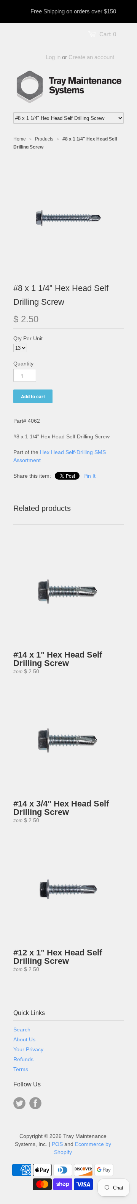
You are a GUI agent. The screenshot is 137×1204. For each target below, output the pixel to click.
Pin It (89, 476)
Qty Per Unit (28, 338)
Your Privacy (28, 1049)
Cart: (107, 34)
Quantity (23, 363)
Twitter (19, 1103)
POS (57, 1144)
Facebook (35, 1103)
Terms (20, 1069)
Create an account (91, 57)
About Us (24, 1039)
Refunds (23, 1059)
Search (21, 1029)
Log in (53, 57)
